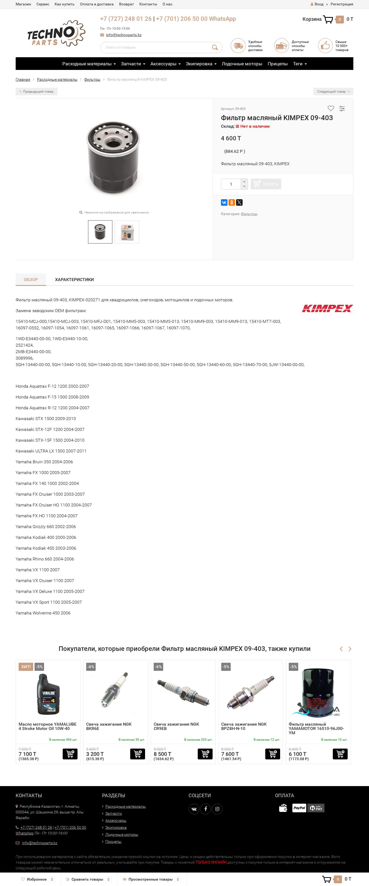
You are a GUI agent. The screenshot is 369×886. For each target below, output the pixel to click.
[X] (239, 202)
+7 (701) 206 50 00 (182, 18)
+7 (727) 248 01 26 (126, 18)
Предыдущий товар (37, 91)
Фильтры (92, 79)
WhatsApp (222, 18)
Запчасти (131, 63)
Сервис (42, 4)
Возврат (126, 4)
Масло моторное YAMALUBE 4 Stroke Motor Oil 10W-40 (47, 726)
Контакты (148, 4)
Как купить (65, 4)
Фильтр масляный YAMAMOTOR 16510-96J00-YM (316, 728)
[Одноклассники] (232, 202)
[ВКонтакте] (224, 202)
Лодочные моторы (242, 63)
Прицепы (278, 63)
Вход (319, 4)
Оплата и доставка (97, 4)
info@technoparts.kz (124, 35)
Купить (270, 184)
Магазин (23, 4)
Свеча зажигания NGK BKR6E (109, 726)
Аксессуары (163, 63)
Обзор (31, 279)
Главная (23, 79)
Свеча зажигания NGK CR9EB (176, 726)
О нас (167, 4)
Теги (298, 63)
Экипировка (199, 63)
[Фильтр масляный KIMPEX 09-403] (100, 231)
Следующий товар (332, 91)
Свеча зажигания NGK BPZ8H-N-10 (244, 726)
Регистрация (342, 4)
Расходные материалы (87, 63)
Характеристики (74, 279)
